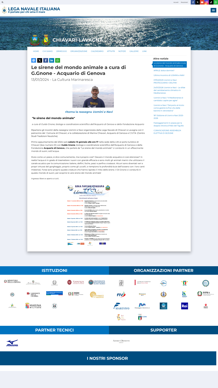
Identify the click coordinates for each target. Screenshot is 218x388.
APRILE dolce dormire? (164, 70)
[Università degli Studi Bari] (96, 283)
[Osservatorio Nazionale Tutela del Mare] (163, 305)
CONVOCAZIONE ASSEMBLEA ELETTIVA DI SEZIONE (167, 131)
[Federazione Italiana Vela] (121, 294)
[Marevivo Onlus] (121, 305)
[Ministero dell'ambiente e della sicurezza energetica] (12, 305)
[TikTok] (211, 2)
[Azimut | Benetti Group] (121, 342)
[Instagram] (206, 2)
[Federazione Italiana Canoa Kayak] (163, 283)
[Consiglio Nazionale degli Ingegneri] (142, 283)
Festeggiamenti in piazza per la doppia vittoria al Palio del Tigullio (169, 124)
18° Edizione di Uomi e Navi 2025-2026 (169, 116)
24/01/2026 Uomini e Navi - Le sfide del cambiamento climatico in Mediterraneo (169, 90)
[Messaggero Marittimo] (142, 305)
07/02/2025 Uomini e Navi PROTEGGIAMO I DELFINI (165, 81)
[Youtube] (202, 2)
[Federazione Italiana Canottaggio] (184, 283)
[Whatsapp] (215, 2)
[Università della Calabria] (33, 294)
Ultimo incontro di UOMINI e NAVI (169, 75)
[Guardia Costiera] (54, 305)
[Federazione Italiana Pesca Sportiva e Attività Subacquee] (205, 283)
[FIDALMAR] (163, 294)
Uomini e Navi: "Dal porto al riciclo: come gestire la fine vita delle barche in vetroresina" (169, 108)
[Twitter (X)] (197, 2)
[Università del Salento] (96, 294)
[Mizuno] (12, 342)
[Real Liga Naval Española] (121, 317)
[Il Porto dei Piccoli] (184, 294)
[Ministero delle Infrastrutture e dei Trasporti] (54, 294)
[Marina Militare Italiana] (33, 305)
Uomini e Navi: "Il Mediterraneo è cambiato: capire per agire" (168, 99)
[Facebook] (193, 2)
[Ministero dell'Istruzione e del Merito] (75, 294)
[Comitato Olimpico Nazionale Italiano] (142, 317)
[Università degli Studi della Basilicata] (12, 294)
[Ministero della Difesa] (12, 283)
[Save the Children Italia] (205, 305)
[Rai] (184, 305)
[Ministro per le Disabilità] (54, 283)
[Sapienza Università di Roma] (75, 283)
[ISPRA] (205, 294)
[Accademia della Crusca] (121, 283)
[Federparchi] (142, 294)
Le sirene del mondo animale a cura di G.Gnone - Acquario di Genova (170, 64)
